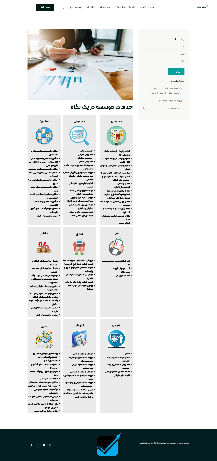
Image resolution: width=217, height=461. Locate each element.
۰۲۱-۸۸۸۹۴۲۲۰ (173, 109)
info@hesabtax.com (169, 101)
